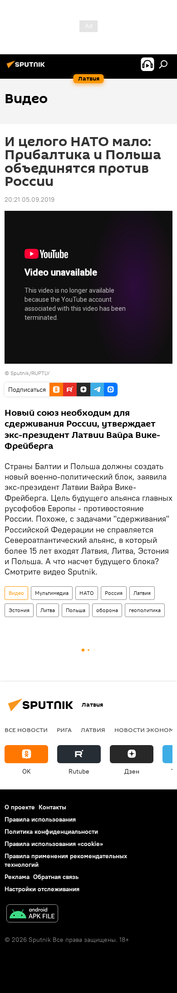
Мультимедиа (52, 592)
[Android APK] (32, 914)
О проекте (20, 807)
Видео (16, 592)
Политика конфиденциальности (51, 831)
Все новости (26, 730)
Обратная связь (56, 877)
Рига (64, 730)
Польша (75, 610)
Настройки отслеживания (42, 889)
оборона (107, 610)
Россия (114, 592)
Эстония (19, 610)
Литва (47, 610)
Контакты (52, 807)
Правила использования (40, 819)
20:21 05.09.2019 (29, 199)
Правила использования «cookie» (54, 844)
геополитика (145, 610)
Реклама (17, 877)
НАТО (86, 592)
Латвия (142, 592)
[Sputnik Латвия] (27, 68)
